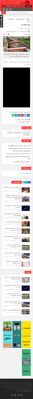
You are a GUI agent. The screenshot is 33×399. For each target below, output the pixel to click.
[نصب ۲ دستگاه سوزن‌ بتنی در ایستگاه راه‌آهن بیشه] (16, 248)
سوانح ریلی (26, 135)
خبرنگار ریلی (18, 119)
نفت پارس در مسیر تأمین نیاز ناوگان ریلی (18, 146)
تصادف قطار (17, 133)
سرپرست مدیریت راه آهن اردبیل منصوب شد (17, 154)
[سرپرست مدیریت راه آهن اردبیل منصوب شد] (16, 208)
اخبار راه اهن (26, 133)
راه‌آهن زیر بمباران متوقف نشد (21, 162)
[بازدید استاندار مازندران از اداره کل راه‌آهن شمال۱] (16, 256)
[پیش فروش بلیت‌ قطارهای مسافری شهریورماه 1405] (16, 216)
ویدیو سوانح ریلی (25, 25)
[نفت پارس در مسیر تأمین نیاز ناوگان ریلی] (16, 190)
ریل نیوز (10, 133)
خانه (28, 19)
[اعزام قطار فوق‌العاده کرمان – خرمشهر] (16, 312)
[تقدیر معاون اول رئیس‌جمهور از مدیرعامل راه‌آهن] (16, 264)
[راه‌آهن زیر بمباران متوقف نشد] (16, 224)
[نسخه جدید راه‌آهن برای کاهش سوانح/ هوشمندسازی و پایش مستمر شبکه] (16, 199)
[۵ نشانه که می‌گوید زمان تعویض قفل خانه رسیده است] (16, 231)
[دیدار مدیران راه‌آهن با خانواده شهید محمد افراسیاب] (16, 239)
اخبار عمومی (20, 19)
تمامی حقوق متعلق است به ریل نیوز (24, 391)
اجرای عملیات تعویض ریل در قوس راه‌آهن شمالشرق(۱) (17, 13)
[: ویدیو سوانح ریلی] (4, 34)
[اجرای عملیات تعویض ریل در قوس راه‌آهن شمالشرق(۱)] (16, 280)
